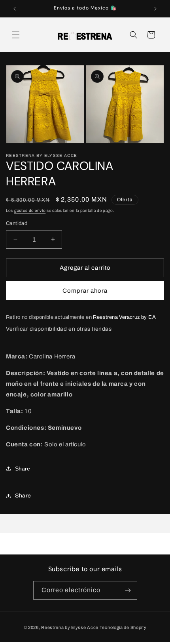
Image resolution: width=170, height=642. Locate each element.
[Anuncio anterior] (14, 8)
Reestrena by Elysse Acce (69, 627)
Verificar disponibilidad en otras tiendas (59, 329)
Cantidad (16, 223)
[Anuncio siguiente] (155, 8)
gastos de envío (30, 210)
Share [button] (23, 496)
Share (22, 468)
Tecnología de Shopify (123, 627)
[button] (16, 35)
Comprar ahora (85, 291)
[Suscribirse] (128, 590)
